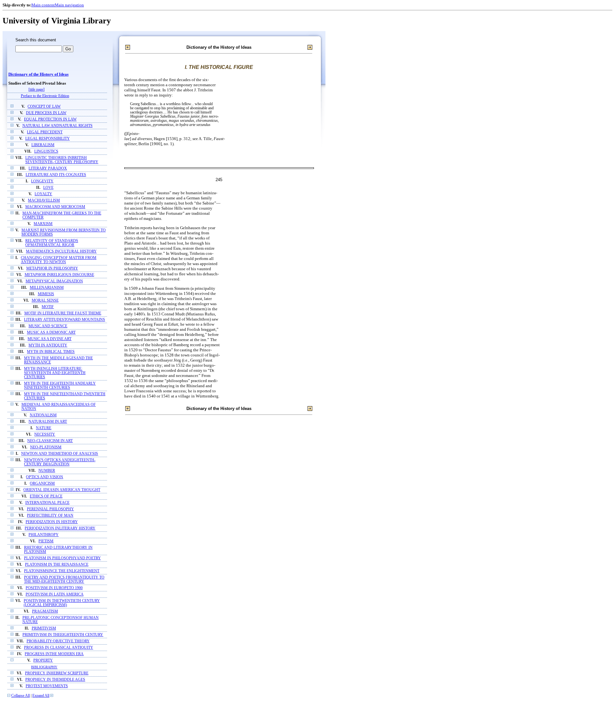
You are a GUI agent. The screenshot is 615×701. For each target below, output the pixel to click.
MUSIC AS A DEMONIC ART (51, 332)
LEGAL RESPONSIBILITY (47, 139)
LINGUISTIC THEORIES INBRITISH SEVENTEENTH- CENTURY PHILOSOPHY (61, 160)
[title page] (37, 90)
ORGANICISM (42, 483)
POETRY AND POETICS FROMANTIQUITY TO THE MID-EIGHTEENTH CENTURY (64, 579)
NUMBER (46, 471)
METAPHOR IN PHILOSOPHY (52, 268)
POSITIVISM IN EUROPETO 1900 (54, 588)
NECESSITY (44, 434)
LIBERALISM (42, 145)
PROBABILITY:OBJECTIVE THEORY (58, 641)
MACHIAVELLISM (44, 200)
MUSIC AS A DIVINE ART (49, 339)
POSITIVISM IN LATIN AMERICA (55, 594)
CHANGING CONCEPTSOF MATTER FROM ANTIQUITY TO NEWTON (58, 260)
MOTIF (48, 307)
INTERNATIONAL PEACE (47, 503)
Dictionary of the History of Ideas (38, 74)
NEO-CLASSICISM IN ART (50, 441)
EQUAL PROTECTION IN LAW (50, 119)
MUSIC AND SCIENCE (48, 326)
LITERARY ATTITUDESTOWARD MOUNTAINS (64, 320)
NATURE (43, 428)
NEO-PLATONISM (46, 447)
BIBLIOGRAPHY (44, 667)
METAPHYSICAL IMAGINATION (54, 281)
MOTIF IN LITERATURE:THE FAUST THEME (62, 313)
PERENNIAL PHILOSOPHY (50, 509)
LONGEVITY (42, 181)
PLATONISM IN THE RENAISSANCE (56, 565)
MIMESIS (46, 294)
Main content (43, 5)
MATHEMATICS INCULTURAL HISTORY (61, 251)
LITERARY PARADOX (48, 168)
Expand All (40, 696)
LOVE (48, 188)
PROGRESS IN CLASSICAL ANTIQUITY (58, 648)
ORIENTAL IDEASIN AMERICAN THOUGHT (61, 490)
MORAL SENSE (45, 300)
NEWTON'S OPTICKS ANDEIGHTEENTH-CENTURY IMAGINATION (59, 462)
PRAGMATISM (45, 611)
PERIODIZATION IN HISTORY (52, 522)
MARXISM (43, 224)
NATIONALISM (43, 415)
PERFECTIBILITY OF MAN (50, 515)
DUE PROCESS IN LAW (46, 113)
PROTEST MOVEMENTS (47, 686)
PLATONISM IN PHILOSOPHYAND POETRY (62, 558)
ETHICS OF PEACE (46, 496)
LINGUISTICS (46, 151)
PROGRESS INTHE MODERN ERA (54, 654)
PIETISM (45, 541)
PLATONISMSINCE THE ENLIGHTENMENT (61, 571)
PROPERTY (43, 660)
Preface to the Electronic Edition (45, 96)
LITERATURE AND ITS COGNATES (56, 175)
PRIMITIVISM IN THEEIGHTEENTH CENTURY (62, 635)
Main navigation (69, 5)
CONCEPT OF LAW (44, 106)
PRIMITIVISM (44, 628)
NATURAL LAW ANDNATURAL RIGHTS (57, 126)
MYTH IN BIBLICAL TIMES (51, 352)
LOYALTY (43, 194)
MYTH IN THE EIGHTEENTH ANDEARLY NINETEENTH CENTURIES (60, 385)
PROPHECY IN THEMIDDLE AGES (55, 680)
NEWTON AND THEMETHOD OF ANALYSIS (59, 454)
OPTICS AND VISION (44, 477)
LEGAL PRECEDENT (44, 132)
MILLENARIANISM (47, 288)
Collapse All (20, 696)
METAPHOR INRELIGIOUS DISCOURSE (59, 275)
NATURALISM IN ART (48, 422)
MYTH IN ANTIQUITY (48, 345)
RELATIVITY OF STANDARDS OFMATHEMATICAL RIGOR (51, 243)
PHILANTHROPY (44, 535)
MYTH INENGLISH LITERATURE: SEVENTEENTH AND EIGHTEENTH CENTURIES (55, 373)
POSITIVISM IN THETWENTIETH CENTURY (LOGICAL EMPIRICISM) (62, 603)
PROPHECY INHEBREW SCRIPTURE (56, 673)
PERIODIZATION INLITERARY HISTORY (60, 528)
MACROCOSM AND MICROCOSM (55, 207)
